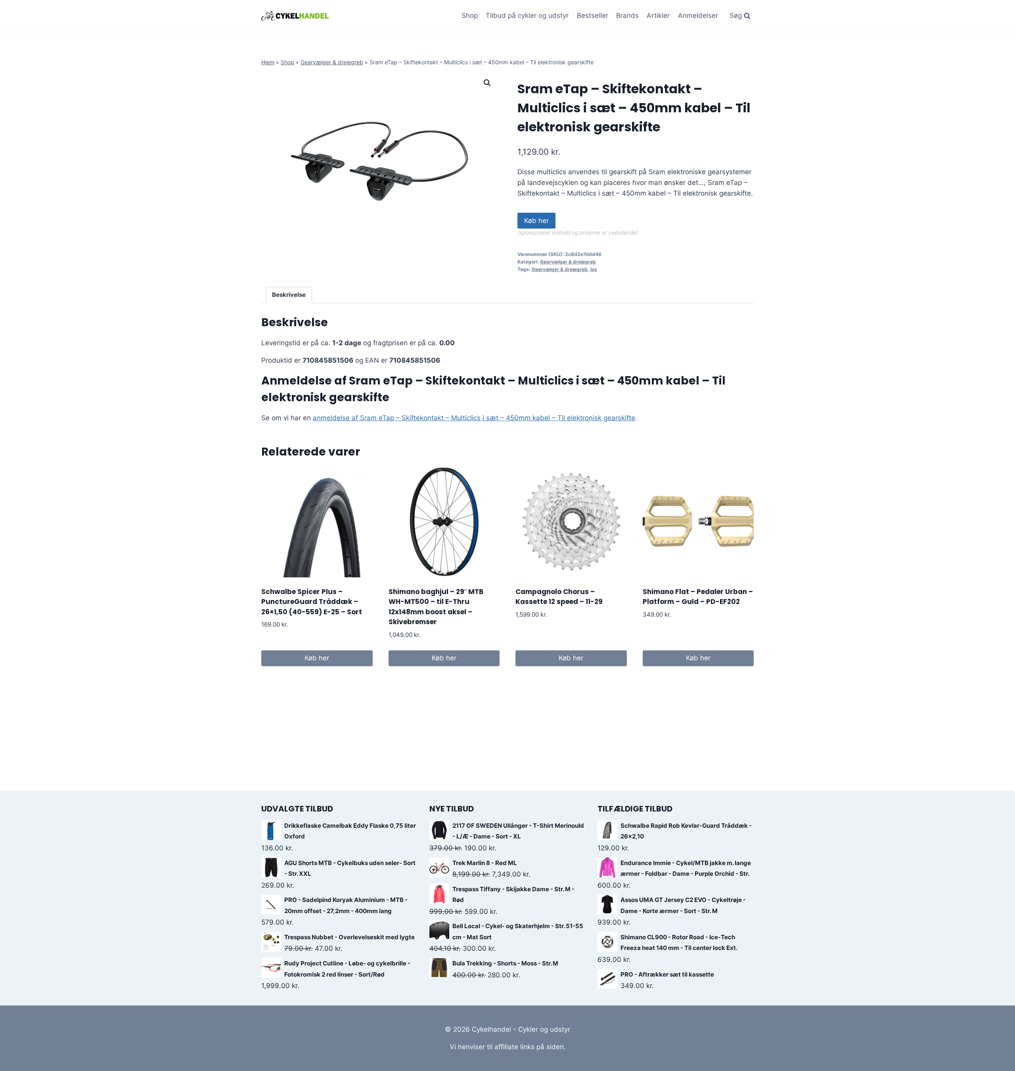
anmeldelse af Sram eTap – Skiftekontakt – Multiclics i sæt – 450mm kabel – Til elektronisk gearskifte (474, 418)
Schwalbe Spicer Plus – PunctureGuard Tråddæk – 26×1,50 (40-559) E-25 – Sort (311, 602)
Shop (470, 15)
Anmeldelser (698, 15)
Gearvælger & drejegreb (332, 62)
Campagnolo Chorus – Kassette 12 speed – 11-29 (559, 597)
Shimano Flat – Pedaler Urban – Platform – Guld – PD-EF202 (698, 597)
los (593, 269)
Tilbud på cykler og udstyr (527, 15)
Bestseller (592, 15)
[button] (487, 83)
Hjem (267, 62)
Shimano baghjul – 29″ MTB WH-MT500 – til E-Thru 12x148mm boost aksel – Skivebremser (436, 607)
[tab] (289, 295)
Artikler (658, 15)
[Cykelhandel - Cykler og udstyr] (295, 15)
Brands (627, 15)
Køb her (536, 221)
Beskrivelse (289, 294)
